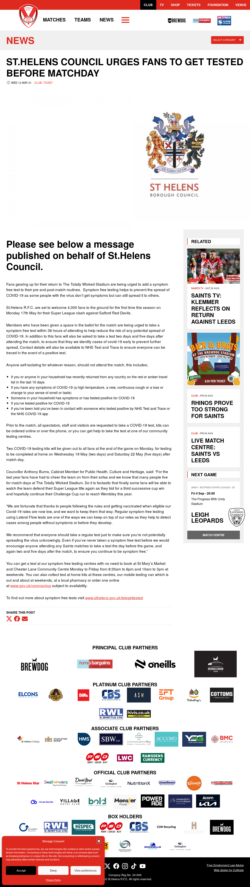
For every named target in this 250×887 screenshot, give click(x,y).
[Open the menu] (125, 20)
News (107, 19)
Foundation (218, 5)
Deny (53, 870)
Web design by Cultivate (229, 870)
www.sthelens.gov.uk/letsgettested (114, 597)
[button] (99, 841)
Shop (175, 5)
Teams (82, 19)
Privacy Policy (53, 880)
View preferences (85, 870)
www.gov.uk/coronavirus (30, 585)
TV (162, 5)
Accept (21, 870)
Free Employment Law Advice (225, 865)
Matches (54, 19)
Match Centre (213, 535)
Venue (240, 5)
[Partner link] (34, 664)
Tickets (194, 5)
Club (148, 5)
